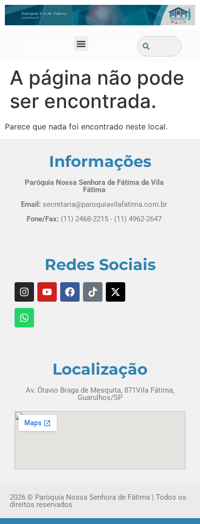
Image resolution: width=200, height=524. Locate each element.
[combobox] (160, 46)
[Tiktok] (92, 292)
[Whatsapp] (24, 317)
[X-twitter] (115, 292)
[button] (81, 43)
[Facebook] (70, 292)
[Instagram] (24, 292)
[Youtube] (47, 292)
